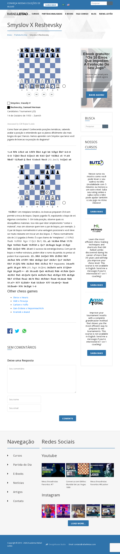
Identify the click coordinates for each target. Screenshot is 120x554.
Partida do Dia (20, 35)
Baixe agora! (96, 94)
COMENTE (67, 418)
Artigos (18, 492)
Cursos (35, 14)
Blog (93, 14)
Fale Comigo (82, 14)
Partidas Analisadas (52, 14)
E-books (69, 14)
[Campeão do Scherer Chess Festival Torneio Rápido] (63, 511)
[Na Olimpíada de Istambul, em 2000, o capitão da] (93, 511)
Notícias (18, 483)
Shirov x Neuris (20, 297)
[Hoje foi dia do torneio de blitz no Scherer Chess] (48, 511)
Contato (18, 501)
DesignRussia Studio (57, 544)
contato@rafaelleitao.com (85, 544)
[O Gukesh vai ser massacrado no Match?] (108, 511)
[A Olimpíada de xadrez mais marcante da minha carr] (78, 511)
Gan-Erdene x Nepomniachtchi (28, 308)
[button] (28, 94)
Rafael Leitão (106, 14)
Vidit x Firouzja (20, 300)
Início (9, 35)
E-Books (18, 473)
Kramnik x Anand (21, 311)
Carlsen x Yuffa (20, 304)
